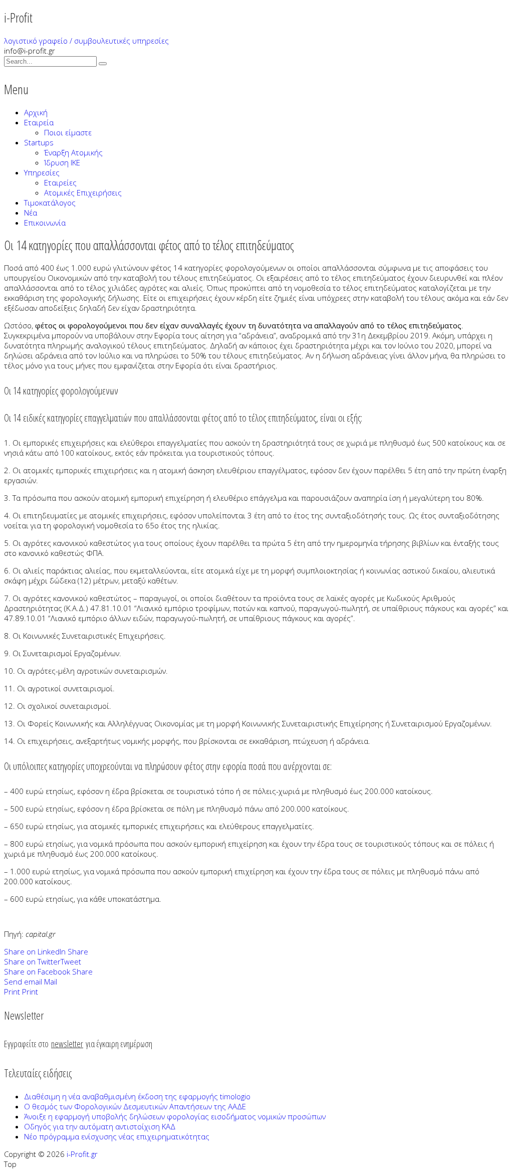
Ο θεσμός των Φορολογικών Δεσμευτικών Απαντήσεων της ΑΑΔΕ (135, 1106)
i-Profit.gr (82, 1154)
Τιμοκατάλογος (50, 203)
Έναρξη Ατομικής (73, 152)
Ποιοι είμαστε (68, 132)
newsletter (67, 1044)
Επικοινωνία (45, 223)
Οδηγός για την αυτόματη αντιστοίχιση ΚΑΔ (99, 1126)
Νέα (30, 213)
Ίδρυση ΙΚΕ (62, 162)
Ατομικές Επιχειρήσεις (83, 192)
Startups (39, 142)
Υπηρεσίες (42, 172)
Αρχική (36, 112)
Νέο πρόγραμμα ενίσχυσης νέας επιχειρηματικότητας (116, 1136)
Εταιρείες (60, 182)
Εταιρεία (39, 122)
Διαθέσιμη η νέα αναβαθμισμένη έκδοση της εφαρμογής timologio (137, 1096)
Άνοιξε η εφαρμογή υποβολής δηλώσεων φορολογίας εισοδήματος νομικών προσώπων (175, 1116)
